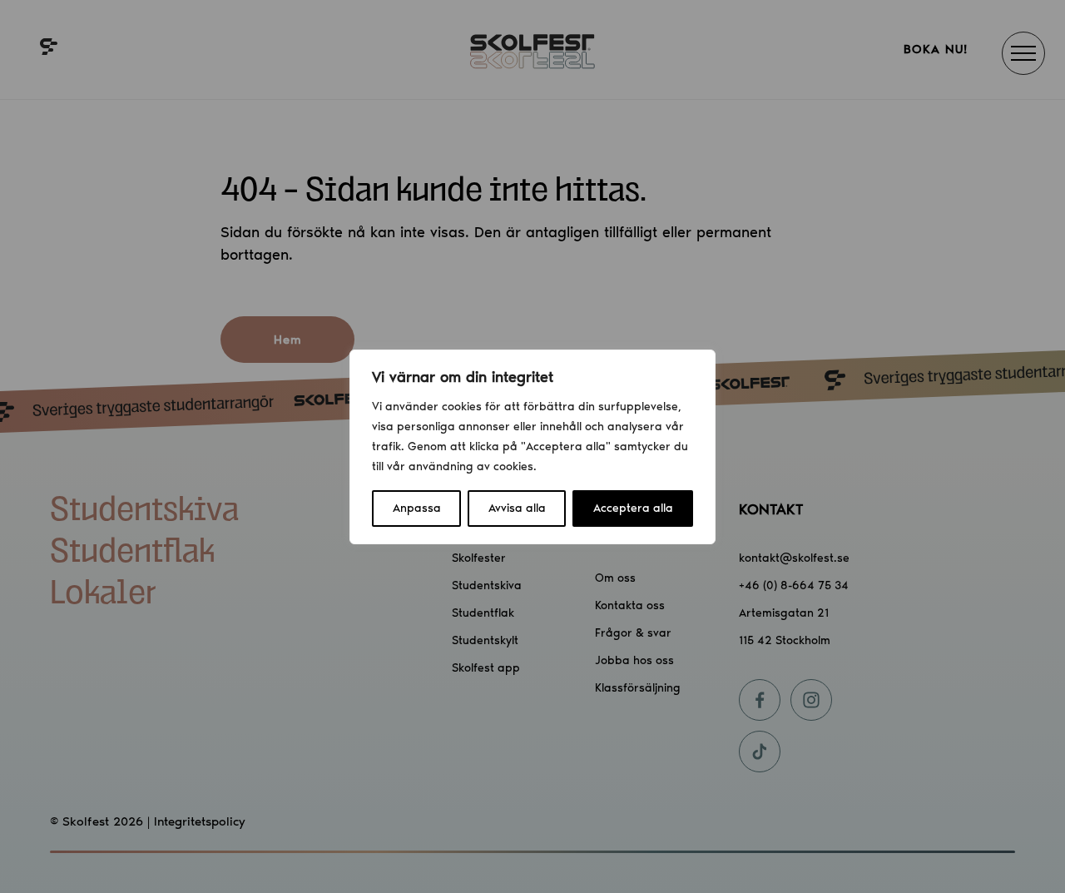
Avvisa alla (517, 508)
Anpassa (417, 508)
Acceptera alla (633, 508)
